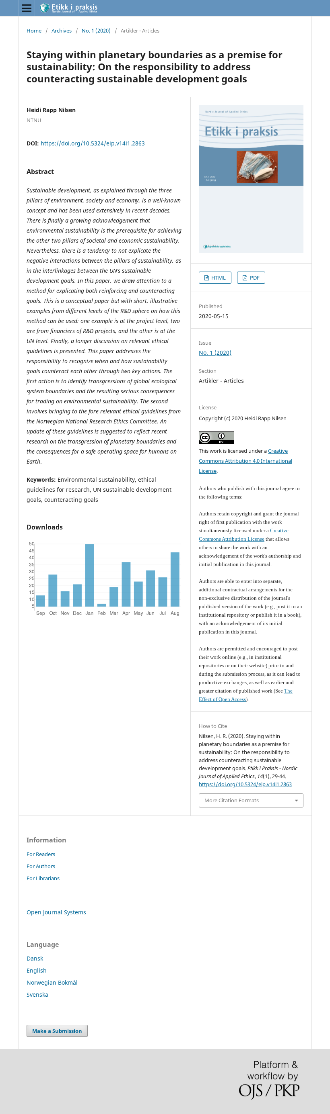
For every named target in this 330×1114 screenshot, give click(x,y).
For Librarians (43, 878)
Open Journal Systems (56, 912)
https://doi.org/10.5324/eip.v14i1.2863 (93, 143)
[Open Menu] (27, 8)
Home (34, 30)
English (37, 970)
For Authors (41, 866)
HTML (218, 277)
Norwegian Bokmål (52, 982)
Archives (62, 30)
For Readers (41, 854)
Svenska (37, 994)
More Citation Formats (231, 800)
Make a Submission (57, 1030)
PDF (254, 277)
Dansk (35, 958)
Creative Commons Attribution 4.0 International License (245, 460)
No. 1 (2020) (96, 30)
